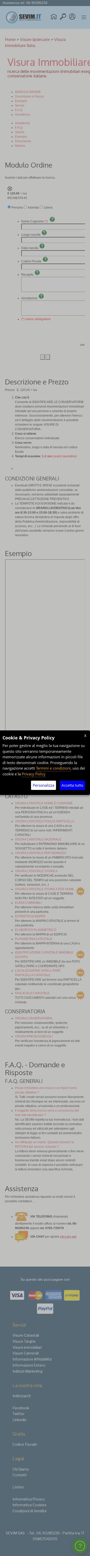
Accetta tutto (72, 785)
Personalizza (43, 785)
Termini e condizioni (53, 768)
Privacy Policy (34, 773)
